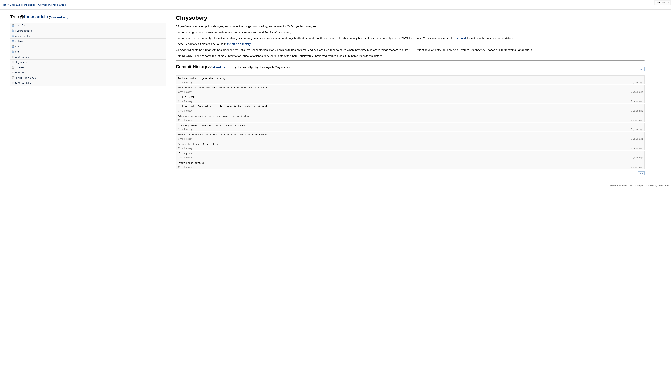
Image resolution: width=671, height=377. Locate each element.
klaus (625, 185)
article (20, 25)
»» (641, 69)
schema (19, 41)
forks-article (59, 4)
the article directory (238, 44)
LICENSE (20, 67)
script (19, 46)
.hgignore (21, 62)
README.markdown (25, 78)
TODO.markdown (24, 83)
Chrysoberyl (45, 4)
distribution (23, 30)
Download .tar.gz (60, 17)
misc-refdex (23, 36)
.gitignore (22, 57)
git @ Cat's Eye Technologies (19, 4)
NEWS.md (20, 72)
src (17, 51)
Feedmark (460, 38)
